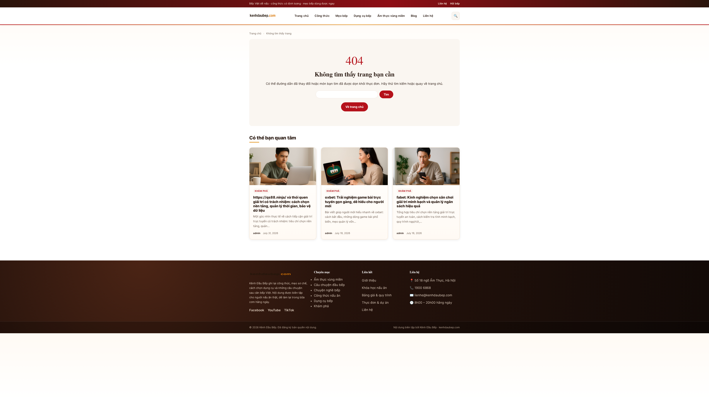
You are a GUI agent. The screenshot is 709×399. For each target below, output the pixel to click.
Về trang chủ (354, 107)
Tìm (386, 94)
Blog (414, 16)
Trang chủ (301, 16)
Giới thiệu (369, 280)
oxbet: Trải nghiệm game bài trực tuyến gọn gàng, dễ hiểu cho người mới (354, 201)
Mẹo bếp (341, 16)
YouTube (274, 310)
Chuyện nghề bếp (327, 290)
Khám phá (261, 191)
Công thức (322, 16)
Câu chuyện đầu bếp (329, 285)
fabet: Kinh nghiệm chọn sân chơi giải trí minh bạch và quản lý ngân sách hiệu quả (425, 201)
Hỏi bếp (455, 3)
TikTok (289, 310)
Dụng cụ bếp (362, 16)
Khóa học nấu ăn (374, 288)
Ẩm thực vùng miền (391, 16)
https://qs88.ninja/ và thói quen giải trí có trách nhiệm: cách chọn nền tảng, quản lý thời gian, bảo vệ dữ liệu (282, 204)
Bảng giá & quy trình (377, 295)
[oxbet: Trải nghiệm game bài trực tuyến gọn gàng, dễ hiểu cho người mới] (354, 166)
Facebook (256, 310)
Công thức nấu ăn (327, 295)
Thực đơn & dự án (375, 302)
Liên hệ (442, 3)
